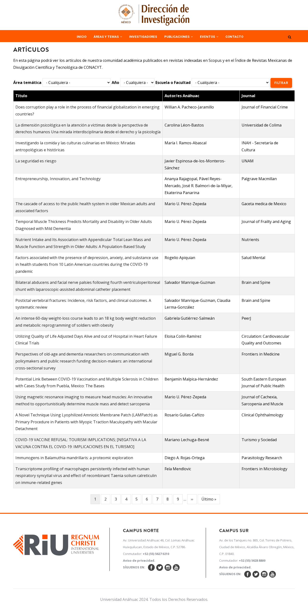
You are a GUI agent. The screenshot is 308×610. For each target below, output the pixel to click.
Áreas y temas (107, 36)
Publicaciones (177, 36)
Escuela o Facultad (173, 82)
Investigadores (143, 36)
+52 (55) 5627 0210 (156, 554)
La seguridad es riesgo (35, 161)
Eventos (208, 36)
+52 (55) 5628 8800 (252, 560)
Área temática (27, 82)
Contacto (234, 36)
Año (115, 82)
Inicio (81, 36)
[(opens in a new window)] (56, 543)
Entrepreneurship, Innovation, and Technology (58, 178)
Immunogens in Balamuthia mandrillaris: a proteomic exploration (74, 457)
